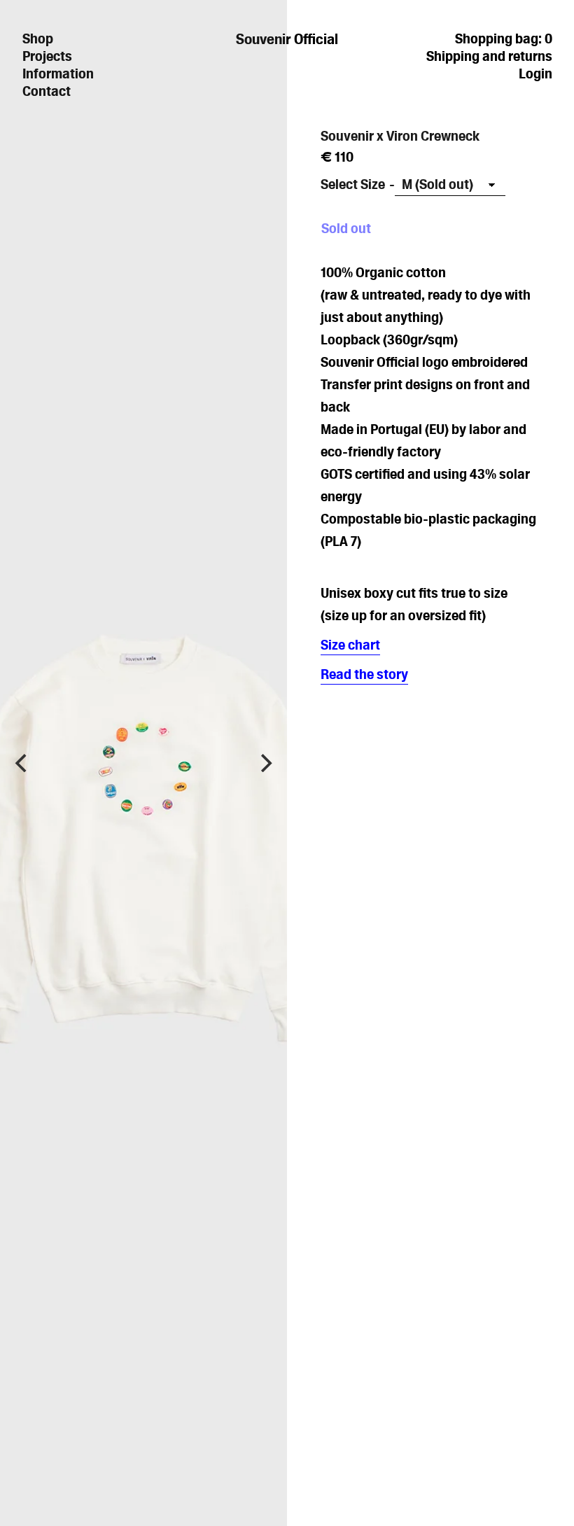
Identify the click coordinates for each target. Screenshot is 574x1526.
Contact (46, 91)
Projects (47, 56)
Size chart (350, 644)
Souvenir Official (287, 38)
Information (58, 73)
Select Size (353, 184)
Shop (37, 38)
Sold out (346, 228)
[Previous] (22, 763)
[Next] (264, 763)
